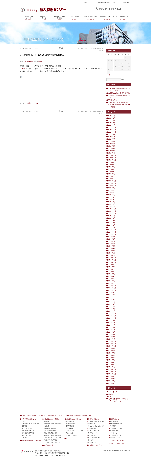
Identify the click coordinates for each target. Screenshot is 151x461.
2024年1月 (111, 178)
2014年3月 (111, 334)
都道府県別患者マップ (28, 430)
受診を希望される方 (104, 2)
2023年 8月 (111, 190)
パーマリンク (36, 103)
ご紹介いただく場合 (116, 428)
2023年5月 (111, 197)
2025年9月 (111, 134)
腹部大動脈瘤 (70, 426)
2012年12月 (112, 369)
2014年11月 (112, 316)
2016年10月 (112, 262)
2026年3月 (111, 120)
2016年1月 (111, 283)
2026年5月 (111, 116)
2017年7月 (111, 241)
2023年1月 (111, 206)
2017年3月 (111, 250)
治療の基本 (47, 426)
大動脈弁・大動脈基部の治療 (52, 435)
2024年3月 (111, 174)
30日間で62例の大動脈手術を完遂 (119, 93)
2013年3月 (111, 362)
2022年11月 (112, 211)
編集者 (40, 61)
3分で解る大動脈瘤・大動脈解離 (31, 440)
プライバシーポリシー (117, 440)
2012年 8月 (111, 378)
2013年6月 (111, 355)
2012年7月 (111, 381)
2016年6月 (111, 271)
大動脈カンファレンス (117, 437)
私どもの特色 (114, 421)
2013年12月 (112, 341)
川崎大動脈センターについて (30, 423)
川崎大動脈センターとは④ (29, 48)
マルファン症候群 (71, 435)
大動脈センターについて (28, 18)
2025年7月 (111, 139)
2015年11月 (112, 288)
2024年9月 (111, 162)
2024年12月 (112, 155)
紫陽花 (110, 394)
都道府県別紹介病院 (28, 433)
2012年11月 (112, 371)
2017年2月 (111, 253)
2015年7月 (111, 297)
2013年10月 (112, 346)
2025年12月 (112, 127)
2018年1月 (111, 227)
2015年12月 (112, 285)
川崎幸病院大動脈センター (30, 419)
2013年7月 (111, 353)
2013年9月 (111, 348)
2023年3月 (111, 202)
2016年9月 (111, 264)
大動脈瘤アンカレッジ (117, 435)
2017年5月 (111, 246)
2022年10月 (112, 213)
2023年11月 (112, 183)
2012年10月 (112, 374)
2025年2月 (111, 150)
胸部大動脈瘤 (70, 421)
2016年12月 (112, 257)
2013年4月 (111, 360)
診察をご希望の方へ (90, 18)
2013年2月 (111, 364)
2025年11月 (112, 130)
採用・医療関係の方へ (123, 18)
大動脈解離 (69, 428)
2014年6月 (111, 327)
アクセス (93, 2)
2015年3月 (111, 306)
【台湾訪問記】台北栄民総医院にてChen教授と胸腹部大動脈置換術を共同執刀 (119, 105)
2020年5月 (111, 218)
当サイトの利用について (117, 443)
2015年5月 (111, 302)
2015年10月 (112, 290)
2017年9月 (111, 237)
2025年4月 (111, 146)
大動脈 (23, 69)
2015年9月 (111, 292)
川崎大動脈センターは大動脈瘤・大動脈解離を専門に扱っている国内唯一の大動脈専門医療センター (57, 415)
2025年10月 (112, 132)
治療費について (92, 433)
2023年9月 (111, 188)
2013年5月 (111, 357)
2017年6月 (111, 244)
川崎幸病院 (126, 2)
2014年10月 (112, 318)
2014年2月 (111, 337)
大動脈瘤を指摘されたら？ (96, 421)
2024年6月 (111, 167)
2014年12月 (112, 313)
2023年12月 (112, 181)
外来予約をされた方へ (107, 18)
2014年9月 (111, 320)
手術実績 (24, 426)
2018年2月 (111, 225)
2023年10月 (112, 185)
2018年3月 (111, 223)
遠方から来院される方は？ (96, 426)
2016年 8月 (111, 267)
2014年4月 (111, 332)
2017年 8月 (111, 239)
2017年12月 (112, 230)
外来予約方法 (92, 428)
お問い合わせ (75, 18)
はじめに (24, 421)
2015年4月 (111, 304)
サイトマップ (116, 2)
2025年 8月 (111, 137)
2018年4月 (111, 220)
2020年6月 (111, 216)
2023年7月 (111, 192)
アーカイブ (69, 438)
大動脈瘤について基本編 (44, 18)
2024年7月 (111, 164)
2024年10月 (112, 160)
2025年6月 (111, 141)
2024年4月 (111, 171)
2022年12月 (112, 209)
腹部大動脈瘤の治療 (50, 430)
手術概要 (113, 426)
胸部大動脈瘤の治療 (50, 428)
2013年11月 (112, 344)
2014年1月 (111, 339)
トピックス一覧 (48, 445)
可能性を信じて (113, 100)
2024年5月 (111, 169)
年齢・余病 (69, 433)
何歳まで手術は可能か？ (51, 440)
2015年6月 (111, 299)
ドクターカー (114, 433)
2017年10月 (112, 234)
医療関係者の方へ (115, 419)
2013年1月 (111, 367)
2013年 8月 (111, 350)
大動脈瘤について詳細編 (59, 18)
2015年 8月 (111, 295)
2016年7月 (111, 269)
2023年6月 (111, 195)
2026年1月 (111, 125)
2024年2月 (111, 176)
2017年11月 (112, 232)
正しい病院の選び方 (94, 437)
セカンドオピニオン (94, 430)
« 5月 (108, 75)
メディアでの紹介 (27, 428)
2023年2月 (111, 204)
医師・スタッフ (26, 435)
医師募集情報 (114, 430)
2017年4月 (111, 248)
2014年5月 (111, 330)
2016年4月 (111, 276)
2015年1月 (111, 311)
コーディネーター (112, 392)
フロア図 (24, 437)
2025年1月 (111, 153)
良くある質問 (92, 435)
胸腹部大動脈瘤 (70, 423)
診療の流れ (91, 423)
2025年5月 (111, 144)
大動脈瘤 (46, 421)
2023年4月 (111, 199)
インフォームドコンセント (52, 442)
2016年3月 (111, 278)
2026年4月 (111, 118)
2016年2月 (111, 281)
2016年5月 (111, 274)
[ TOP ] (61, 48)
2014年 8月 (111, 323)
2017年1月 (111, 255)
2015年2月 (111, 309)
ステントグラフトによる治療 (52, 437)
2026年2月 (111, 123)
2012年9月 (111, 376)
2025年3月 (111, 148)
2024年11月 (112, 157)
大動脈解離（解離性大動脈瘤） (53, 423)
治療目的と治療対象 (116, 423)
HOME (86, 2)
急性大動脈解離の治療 (50, 433)
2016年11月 (112, 260)
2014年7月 (111, 325)
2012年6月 (111, 383)
